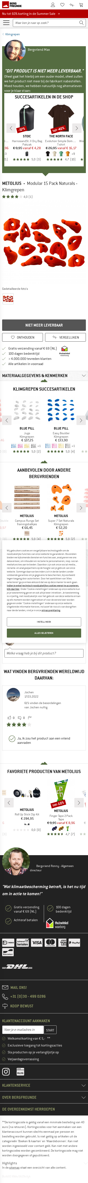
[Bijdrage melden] (29, 718)
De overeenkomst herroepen (28, 1109)
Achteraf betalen (26, 920)
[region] (44, 591)
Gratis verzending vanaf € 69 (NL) (32, 348)
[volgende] (77, 128)
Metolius (11, 183)
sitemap (14, 1167)
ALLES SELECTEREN (44, 633)
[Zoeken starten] (81, 23)
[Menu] (6, 22)
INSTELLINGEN (44, 621)
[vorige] (11, 128)
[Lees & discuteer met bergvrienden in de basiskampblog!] (24, 1073)
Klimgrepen (12, 34)
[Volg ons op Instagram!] (9, 1073)
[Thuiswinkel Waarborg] (57, 923)
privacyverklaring (51, 610)
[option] (44, 242)
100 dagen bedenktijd (24, 353)
